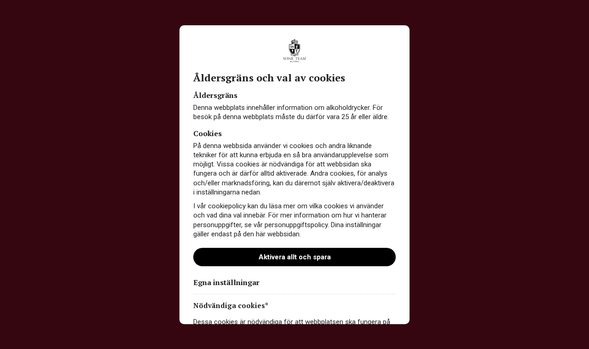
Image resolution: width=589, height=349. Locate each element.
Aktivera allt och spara (295, 257)
